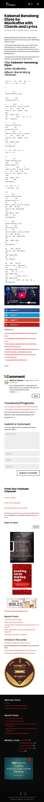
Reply (36, 396)
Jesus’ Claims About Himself (13, 622)
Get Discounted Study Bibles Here (16, 611)
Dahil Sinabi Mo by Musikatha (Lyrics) (19, 352)
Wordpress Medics (16, 799)
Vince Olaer (11, 30)
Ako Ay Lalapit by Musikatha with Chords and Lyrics (20, 650)
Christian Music (22, 30)
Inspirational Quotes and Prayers (20, 513)
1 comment (33, 30)
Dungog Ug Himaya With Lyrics (16, 360)
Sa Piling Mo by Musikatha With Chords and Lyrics (19, 653)
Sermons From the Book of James (16, 706)
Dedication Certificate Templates (16, 708)
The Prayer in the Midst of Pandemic (15, 634)
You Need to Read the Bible (12, 619)
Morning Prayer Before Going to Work (15, 508)
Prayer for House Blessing (12, 503)
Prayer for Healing (9, 498)
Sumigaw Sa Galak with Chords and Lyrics (17, 643)
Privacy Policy (29, 799)
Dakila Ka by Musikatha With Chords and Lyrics (22, 349)
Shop (7, 703)
